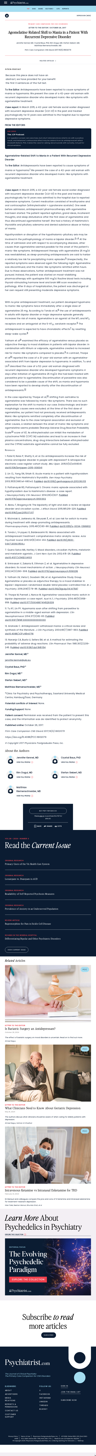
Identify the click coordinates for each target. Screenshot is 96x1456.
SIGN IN (64, 1386)
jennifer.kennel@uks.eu (18, 660)
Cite (58, 9)
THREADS (43, 1405)
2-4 (77, 238)
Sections (49, 9)
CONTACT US (11, 1410)
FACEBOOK (44, 1394)
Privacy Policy (13, 1436)
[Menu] (5, 3)
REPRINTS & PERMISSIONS (11, 1405)
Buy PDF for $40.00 (48, 811)
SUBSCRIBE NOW (69, 1400)
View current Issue (17, 950)
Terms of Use (25, 1436)
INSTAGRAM (45, 1398)
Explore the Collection (14, 1234)
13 (12, 431)
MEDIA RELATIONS (10, 1399)
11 (8, 365)
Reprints (65, 9)
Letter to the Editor (38, 28)
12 (25, 389)
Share (40, 9)
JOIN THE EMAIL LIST (71, 1392)
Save (34, 9)
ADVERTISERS (11, 1394)
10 (11, 356)
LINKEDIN (43, 1401)
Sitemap (81, 1441)
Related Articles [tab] (47, 61)
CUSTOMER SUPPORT (10, 1415)
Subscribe (49, 1335)
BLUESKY (43, 1409)
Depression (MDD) (84, 16)
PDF (28, 9)
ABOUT (8, 1390)
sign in (41, 816)
